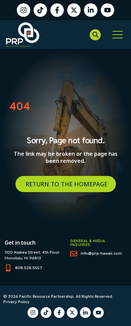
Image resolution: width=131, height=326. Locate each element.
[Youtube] (107, 10)
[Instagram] (23, 10)
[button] (95, 34)
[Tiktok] (40, 10)
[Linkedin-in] (90, 10)
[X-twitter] (74, 10)
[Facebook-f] (57, 10)
